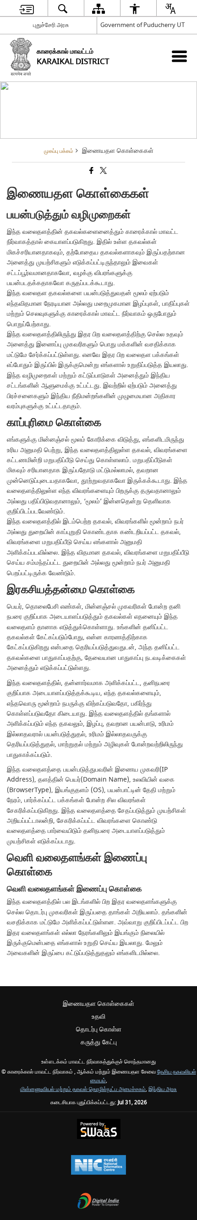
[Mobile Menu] (179, 56)
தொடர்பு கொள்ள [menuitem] (98, 1029)
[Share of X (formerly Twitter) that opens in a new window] (103, 171)
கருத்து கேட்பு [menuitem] (99, 1042)
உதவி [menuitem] (98, 1016)
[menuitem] (26, 8)
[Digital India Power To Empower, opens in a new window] (98, 1202)
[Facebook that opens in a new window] (91, 171)
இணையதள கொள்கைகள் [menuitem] (98, 1004)
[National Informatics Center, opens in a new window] (98, 1165)
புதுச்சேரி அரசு (51, 25)
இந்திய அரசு (162, 1089)
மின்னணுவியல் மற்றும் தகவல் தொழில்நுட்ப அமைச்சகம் (83, 1089)
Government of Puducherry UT (142, 25)
